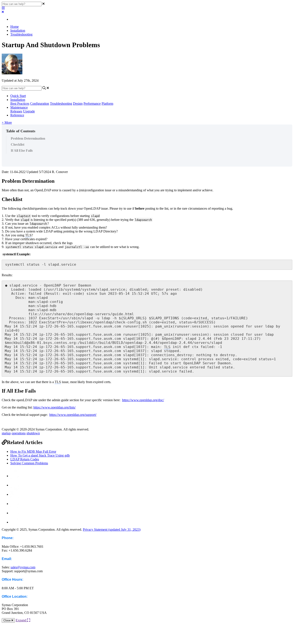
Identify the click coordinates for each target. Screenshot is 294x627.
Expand (21, 620)
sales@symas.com (23, 567)
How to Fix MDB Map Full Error (33, 451)
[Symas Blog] (14, 503)
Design (78, 103)
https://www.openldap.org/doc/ (143, 400)
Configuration (39, 103)
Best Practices (19, 103)
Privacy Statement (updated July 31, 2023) (112, 529)
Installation (17, 30)
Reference (17, 115)
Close (7, 620)
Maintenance (19, 107)
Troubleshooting (21, 34)
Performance (92, 103)
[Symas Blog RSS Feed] (14, 476)
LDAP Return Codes (24, 459)
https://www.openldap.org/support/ (72, 414)
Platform (107, 103)
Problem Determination (28, 138)
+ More (7, 122)
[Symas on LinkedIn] (14, 513)
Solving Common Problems (29, 463)
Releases (16, 111)
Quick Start (18, 96)
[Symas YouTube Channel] (14, 522)
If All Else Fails (22, 150)
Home (14, 26)
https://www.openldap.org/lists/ (54, 407)
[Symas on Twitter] (14, 494)
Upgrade (29, 111)
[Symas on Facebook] (14, 485)
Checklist (17, 144)
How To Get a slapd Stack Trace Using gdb (40, 455)
